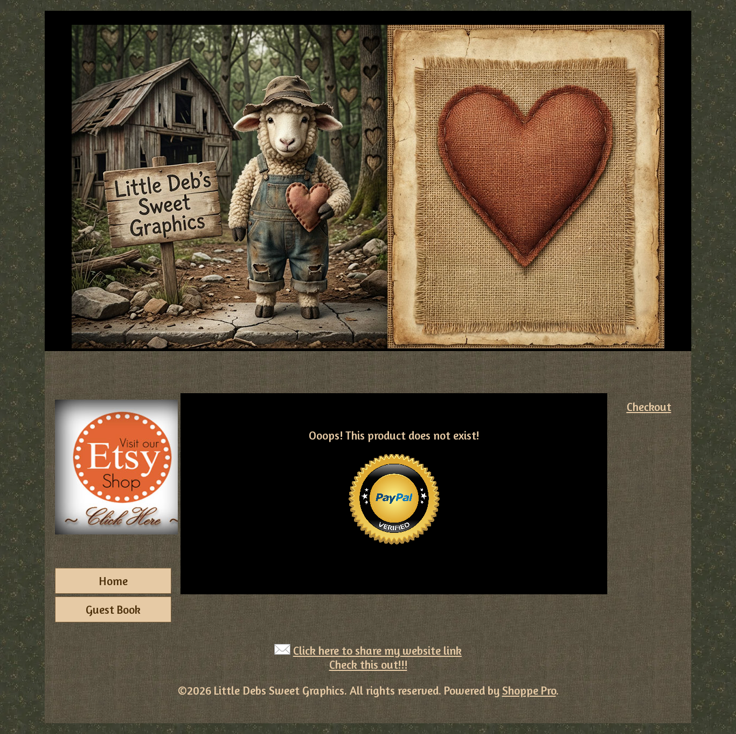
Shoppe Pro (529, 690)
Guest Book (113, 609)
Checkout (649, 407)
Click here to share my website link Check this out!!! (377, 657)
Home (113, 581)
